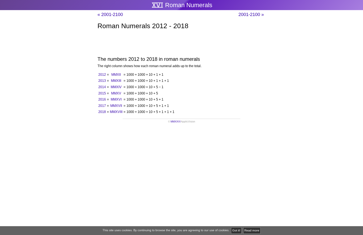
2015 (102, 93)
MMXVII (116, 106)
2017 (102, 106)
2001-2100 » (251, 14)
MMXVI (116, 99)
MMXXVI (175, 121)
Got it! (236, 230)
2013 (102, 80)
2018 (102, 112)
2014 (102, 87)
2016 (102, 99)
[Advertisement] (181, 43)
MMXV (116, 93)
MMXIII (116, 80)
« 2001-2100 (110, 14)
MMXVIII (116, 112)
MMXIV (116, 87)
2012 (102, 74)
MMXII (116, 74)
